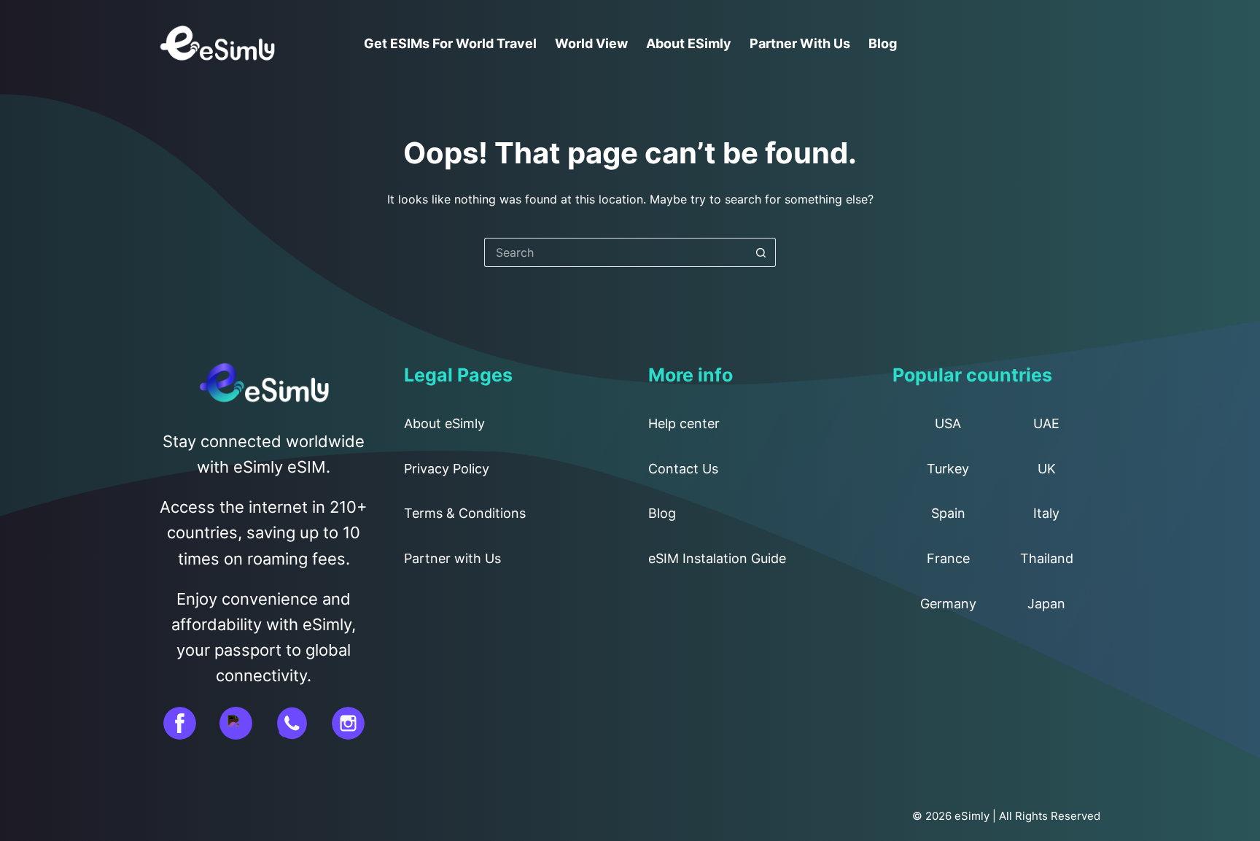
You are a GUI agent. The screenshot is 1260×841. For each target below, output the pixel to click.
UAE (1046, 423)
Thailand (1046, 558)
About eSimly (688, 43)
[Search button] (761, 252)
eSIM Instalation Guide (717, 558)
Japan (1046, 603)
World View (591, 43)
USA (948, 423)
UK (1047, 468)
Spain (948, 513)
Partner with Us (800, 43)
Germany (948, 603)
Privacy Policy (446, 468)
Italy (1046, 513)
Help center (684, 423)
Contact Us (683, 468)
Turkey (948, 468)
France (948, 558)
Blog (882, 43)
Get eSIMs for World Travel (450, 43)
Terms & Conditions (465, 513)
